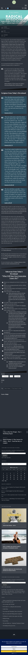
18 (3, 477)
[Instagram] (24, 8)
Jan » (6, 480)
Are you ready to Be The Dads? (8, 604)
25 (3, 479)
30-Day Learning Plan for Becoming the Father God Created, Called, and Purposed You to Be (13, 601)
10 (24, 473)
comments (5, 258)
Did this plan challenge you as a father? (17, 364)
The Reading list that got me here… (9, 625)
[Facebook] (25, 8)
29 (17, 479)
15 (17, 475)
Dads (4, 523)
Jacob (8, 307)
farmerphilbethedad (6, 28)
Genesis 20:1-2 (9, 113)
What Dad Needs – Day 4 (9, 525)
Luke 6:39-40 (8, 203)
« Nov (3, 480)
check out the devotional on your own (12, 255)
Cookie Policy (5, 609)
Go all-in (15, 344)
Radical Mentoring (7, 250)
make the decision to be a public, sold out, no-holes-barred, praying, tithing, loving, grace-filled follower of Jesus (14, 348)
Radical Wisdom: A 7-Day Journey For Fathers (13, 388)
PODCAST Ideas (6, 618)
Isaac (5, 307)
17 (24, 475)
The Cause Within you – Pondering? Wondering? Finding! (13, 623)
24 (24, 477)
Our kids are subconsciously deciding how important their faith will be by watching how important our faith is (15, 337)
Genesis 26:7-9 (9, 145)
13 (10, 475)
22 (17, 477)
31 (24, 479)
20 (10, 477)
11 (3, 475)
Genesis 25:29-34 (9, 185)
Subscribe (5, 584)
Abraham (24, 305)
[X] (22, 8)
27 (10, 479)
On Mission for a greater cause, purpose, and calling (12, 616)
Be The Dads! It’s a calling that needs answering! (12, 606)
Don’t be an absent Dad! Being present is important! (12, 613)
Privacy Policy (5, 620)
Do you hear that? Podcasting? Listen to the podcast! (12, 611)
